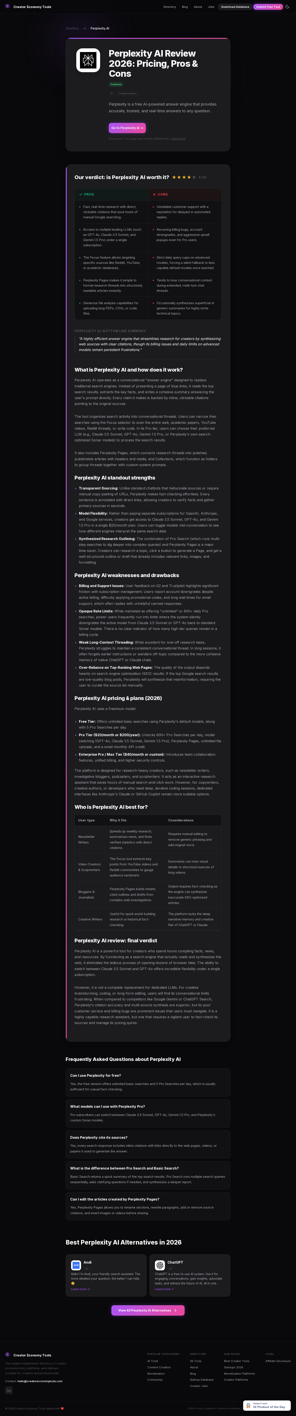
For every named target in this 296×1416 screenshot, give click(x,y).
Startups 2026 (233, 1367)
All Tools (196, 1361)
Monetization (156, 1373)
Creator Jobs (199, 1386)
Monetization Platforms (239, 1373)
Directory (170, 6)
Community (155, 1379)
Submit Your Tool (268, 6)
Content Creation (159, 1367)
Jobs (211, 6)
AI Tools (152, 1361)
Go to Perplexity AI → (127, 128)
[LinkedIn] (9, 1390)
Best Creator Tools (236, 1361)
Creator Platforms (236, 1379)
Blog (185, 6)
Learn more (178, 138)
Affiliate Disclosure (278, 1361)
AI (84, 28)
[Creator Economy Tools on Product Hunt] (267, 1405)
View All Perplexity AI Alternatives (144, 1310)
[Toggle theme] (287, 6)
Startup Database (202, 1379)
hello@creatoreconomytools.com (40, 1381)
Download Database (235, 6)
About (198, 6)
